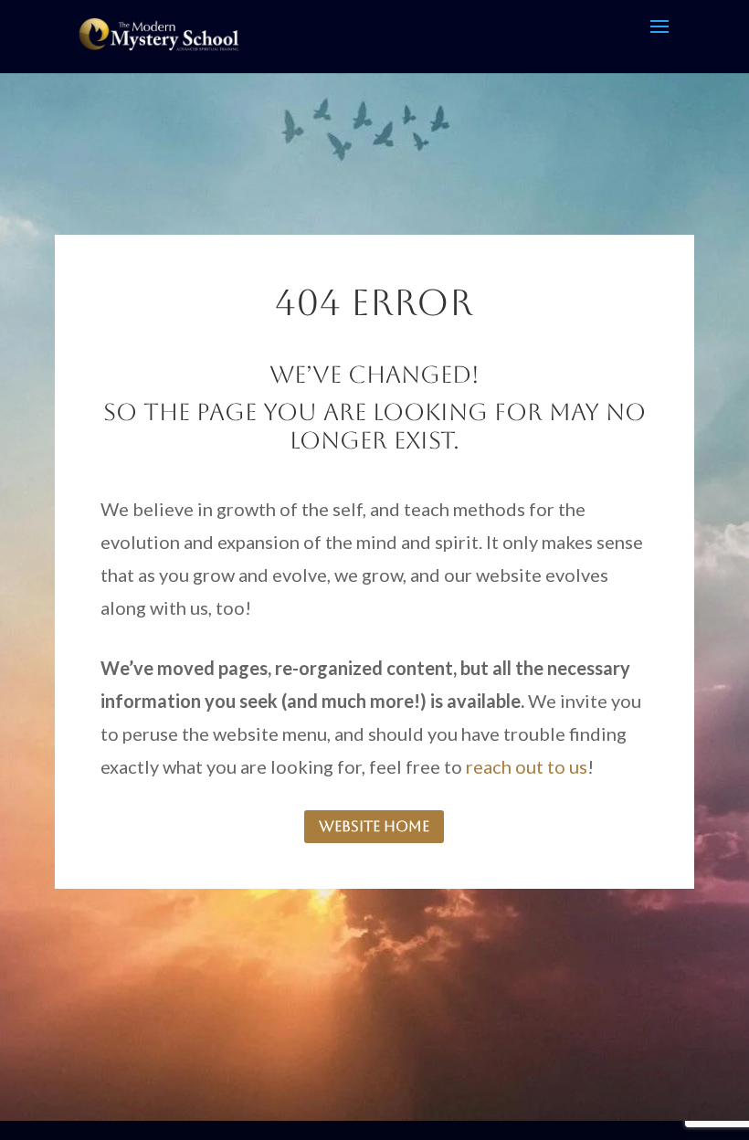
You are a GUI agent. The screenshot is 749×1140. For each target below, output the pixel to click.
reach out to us (526, 766)
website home (374, 826)
